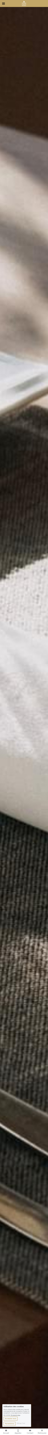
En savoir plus (15, 1415)
